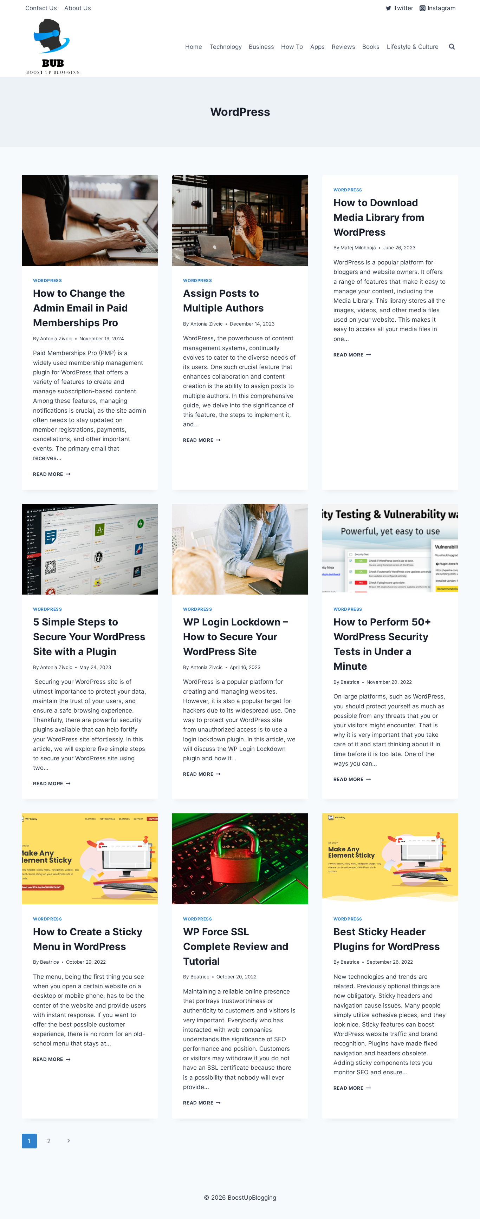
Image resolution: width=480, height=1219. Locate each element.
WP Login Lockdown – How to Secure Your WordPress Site (235, 636)
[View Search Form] (452, 46)
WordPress (47, 280)
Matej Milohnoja (358, 247)
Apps (317, 46)
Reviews (343, 46)
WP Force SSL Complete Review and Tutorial (235, 946)
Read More (52, 474)
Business (261, 46)
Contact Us (41, 8)
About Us (77, 8)
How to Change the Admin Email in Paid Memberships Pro (80, 308)
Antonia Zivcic (56, 338)
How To (292, 46)
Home (193, 46)
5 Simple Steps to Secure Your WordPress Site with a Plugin (89, 636)
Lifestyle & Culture (413, 46)
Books (371, 46)
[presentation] (90, 220)
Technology (225, 46)
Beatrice (349, 682)
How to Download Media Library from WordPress (378, 217)
